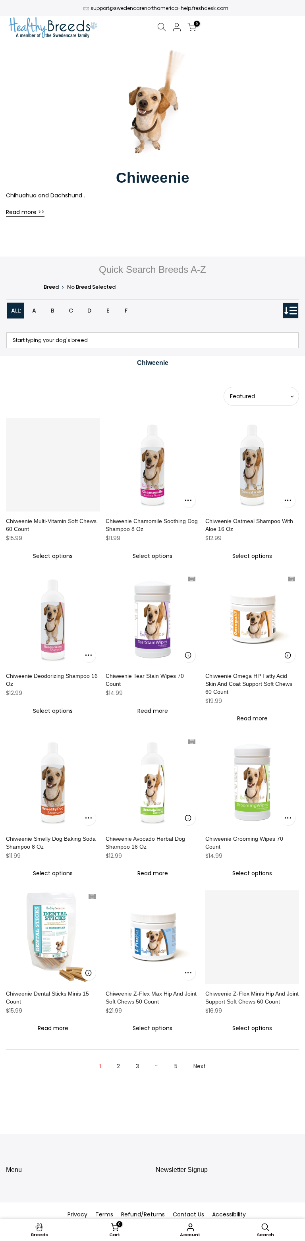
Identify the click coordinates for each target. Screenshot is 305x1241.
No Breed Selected (91, 287)
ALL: (16, 311)
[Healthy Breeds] (53, 28)
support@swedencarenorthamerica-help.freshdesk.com (159, 8)
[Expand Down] (291, 310)
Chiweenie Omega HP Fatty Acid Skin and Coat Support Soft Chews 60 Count (248, 684)
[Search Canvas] (161, 28)
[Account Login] (176, 28)
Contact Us (188, 1214)
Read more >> (25, 212)
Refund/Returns (143, 1214)
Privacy (77, 1214)
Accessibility (229, 1214)
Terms (104, 1214)
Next (199, 1066)
